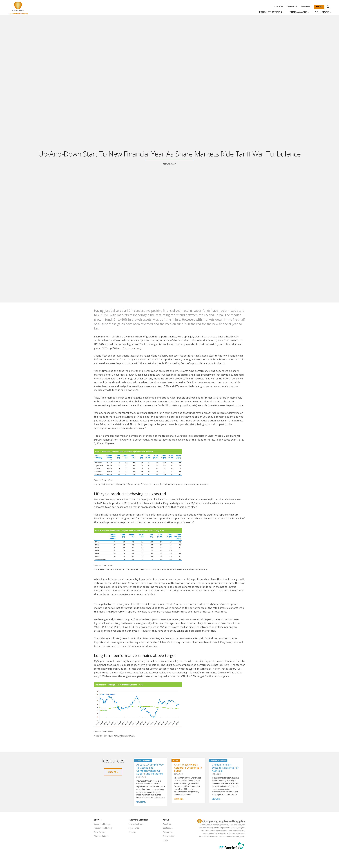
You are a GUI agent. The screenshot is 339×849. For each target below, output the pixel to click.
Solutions (322, 12)
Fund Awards (298, 12)
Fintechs (132, 832)
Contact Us (292, 6)
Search (328, 5)
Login (319, 6)
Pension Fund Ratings (103, 828)
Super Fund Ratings (102, 824)
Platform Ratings (101, 836)
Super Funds (133, 828)
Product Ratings (270, 12)
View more (140, 802)
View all (113, 772)
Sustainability (168, 836)
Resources (305, 6)
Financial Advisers (136, 824)
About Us (278, 6)
